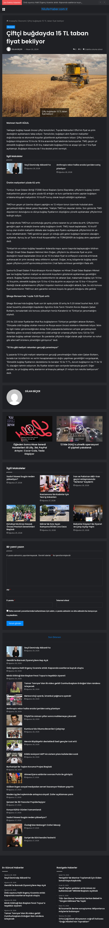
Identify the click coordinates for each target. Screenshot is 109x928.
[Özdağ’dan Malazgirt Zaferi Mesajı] (14, 829)
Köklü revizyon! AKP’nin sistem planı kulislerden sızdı (51, 754)
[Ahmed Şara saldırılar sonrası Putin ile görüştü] (14, 778)
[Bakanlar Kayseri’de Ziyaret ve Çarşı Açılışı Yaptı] (87, 513)
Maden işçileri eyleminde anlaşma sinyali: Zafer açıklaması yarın (40, 794)
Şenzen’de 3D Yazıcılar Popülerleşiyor (26, 802)
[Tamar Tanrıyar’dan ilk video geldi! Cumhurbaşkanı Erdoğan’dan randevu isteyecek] (14, 687)
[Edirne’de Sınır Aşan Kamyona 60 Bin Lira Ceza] (54, 513)
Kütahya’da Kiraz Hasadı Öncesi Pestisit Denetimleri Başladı (21, 527)
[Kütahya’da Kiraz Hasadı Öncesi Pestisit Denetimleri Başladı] (21, 513)
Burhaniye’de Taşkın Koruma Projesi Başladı (29, 766)
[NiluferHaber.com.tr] (54, 9)
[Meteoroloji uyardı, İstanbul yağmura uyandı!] (14, 700)
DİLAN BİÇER (17, 49)
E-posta (11, 600)
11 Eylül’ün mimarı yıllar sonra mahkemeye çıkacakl (50, 716)
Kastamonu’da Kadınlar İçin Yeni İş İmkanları (54, 495)
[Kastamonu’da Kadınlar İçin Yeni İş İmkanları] (54, 483)
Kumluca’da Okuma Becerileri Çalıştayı (44, 728)
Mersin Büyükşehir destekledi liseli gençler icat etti (50, 741)
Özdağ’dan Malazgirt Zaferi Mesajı (42, 825)
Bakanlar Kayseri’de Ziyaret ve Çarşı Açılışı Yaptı (87, 525)
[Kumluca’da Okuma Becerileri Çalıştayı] (14, 732)
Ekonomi (22, 21)
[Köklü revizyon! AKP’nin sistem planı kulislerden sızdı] (14, 758)
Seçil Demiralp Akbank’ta (37, 164)
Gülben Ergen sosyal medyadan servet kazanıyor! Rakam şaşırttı (40, 786)
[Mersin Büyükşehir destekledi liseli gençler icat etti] (14, 745)
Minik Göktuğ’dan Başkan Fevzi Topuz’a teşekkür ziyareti (36, 675)
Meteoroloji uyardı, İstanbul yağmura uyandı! (47, 696)
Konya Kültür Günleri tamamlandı (24, 809)
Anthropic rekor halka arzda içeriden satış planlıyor (33, 708)
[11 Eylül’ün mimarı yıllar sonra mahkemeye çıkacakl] (14, 720)
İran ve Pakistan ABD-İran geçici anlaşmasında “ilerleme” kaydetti (86, 479)
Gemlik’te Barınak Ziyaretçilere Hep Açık (27, 660)
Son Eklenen (54, 637)
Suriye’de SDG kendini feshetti (40, 837)
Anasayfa (12, 21)
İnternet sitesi (62, 600)
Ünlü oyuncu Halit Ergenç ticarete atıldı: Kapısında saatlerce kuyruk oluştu (56, 2)
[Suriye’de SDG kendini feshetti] (14, 841)
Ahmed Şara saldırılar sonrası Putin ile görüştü (48, 774)
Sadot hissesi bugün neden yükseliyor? (21, 478)
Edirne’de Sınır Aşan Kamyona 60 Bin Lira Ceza (53, 525)
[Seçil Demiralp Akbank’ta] (14, 168)
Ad (9, 590)
